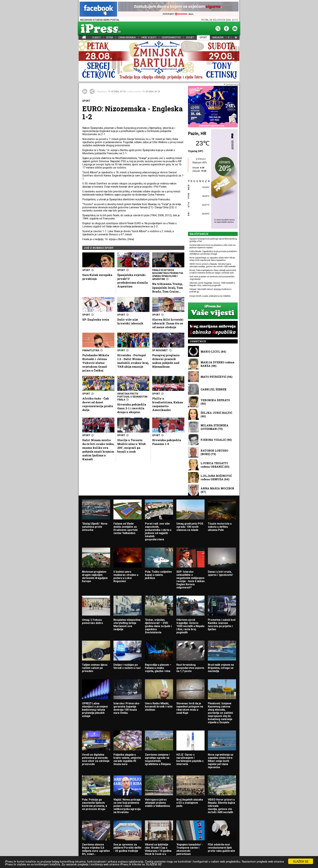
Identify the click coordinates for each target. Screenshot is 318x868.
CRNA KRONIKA (127, 37)
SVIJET (190, 37)
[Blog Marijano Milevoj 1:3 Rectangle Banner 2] (213, 329)
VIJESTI (96, 37)
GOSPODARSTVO (171, 37)
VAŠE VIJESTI (148, 37)
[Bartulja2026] (159, 61)
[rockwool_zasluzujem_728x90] (178, 9)
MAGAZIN (217, 37)
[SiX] (213, 107)
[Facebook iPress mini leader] (98, 9)
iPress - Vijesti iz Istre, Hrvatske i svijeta (81, 37)
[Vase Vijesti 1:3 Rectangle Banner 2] (213, 311)
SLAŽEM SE (300, 861)
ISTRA (109, 37)
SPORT (203, 37)
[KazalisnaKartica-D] (223, 179)
